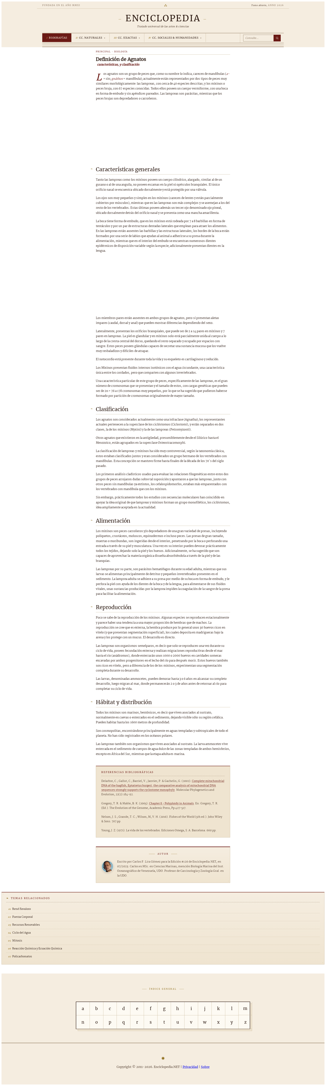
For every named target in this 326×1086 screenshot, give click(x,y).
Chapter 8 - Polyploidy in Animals (171, 803)
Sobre (205, 1067)
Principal (103, 51)
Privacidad (190, 1067)
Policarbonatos (22, 956)
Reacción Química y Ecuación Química (37, 948)
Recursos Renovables (26, 925)
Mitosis (17, 940)
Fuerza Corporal (22, 917)
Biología (121, 51)
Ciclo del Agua (21, 933)
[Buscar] (277, 38)
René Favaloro (21, 909)
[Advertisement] (163, 132)
